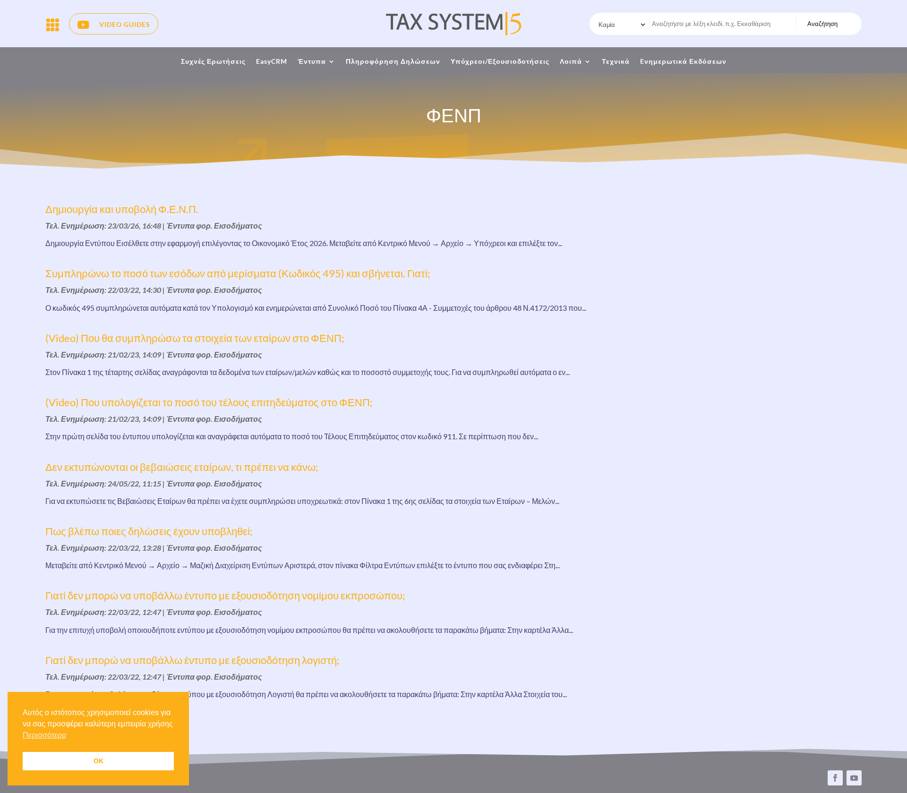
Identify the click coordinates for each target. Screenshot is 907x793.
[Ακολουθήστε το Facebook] (835, 777)
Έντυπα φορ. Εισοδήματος (214, 225)
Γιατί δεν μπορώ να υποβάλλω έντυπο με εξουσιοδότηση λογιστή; (192, 660)
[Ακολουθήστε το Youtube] (854, 777)
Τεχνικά (616, 61)
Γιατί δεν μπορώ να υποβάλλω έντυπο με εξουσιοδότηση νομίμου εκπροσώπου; (225, 595)
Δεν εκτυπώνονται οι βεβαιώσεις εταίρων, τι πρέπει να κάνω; (181, 466)
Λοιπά (571, 61)
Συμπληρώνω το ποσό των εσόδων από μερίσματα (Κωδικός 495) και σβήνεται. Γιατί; (237, 273)
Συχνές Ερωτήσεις (213, 61)
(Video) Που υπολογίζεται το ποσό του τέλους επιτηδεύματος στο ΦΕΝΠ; (209, 402)
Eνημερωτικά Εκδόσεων (683, 61)
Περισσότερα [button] (44, 735)
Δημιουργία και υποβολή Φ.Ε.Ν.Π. (121, 209)
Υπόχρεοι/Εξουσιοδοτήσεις (500, 61)
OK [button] (98, 761)
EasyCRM (271, 61)
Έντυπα (312, 61)
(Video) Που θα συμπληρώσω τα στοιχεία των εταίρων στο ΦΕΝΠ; (194, 338)
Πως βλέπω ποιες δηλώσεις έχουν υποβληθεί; (149, 531)
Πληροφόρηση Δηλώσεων (393, 61)
